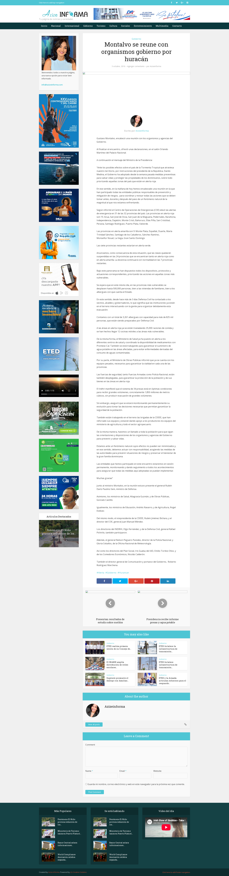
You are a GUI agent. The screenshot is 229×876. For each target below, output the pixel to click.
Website (157, 770)
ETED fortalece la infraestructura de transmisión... (168, 649)
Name (89, 770)
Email (122, 770)
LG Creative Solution (78, 872)
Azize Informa (53, 872)
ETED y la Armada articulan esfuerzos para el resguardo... (172, 681)
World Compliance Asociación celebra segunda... (67, 857)
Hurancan (124, 572)
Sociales (125, 25)
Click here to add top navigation (51, 2)
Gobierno (88, 25)
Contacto (177, 25)
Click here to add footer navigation (176, 872)
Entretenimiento (143, 25)
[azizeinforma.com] (65, 12)
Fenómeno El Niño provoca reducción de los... (59, 531)
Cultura (113, 25)
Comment (90, 744)
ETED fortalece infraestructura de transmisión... (168, 665)
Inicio (44, 25)
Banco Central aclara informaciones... (67, 844)
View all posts (94, 724)
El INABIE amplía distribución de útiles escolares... (117, 665)
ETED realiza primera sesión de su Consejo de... (119, 647)
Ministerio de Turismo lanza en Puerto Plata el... (69, 832)
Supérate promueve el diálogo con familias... (118, 679)
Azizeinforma (155, 66)
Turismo (101, 25)
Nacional (56, 25)
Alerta (101, 572)
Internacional (72, 25)
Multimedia (162, 25)
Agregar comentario (135, 66)
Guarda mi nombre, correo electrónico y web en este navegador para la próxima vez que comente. (136, 784)
